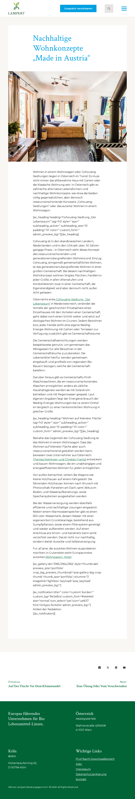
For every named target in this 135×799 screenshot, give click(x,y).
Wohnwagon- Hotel (58, 557)
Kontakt (81, 779)
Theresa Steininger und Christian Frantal (59, 459)
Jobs (79, 764)
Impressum (83, 769)
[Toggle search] (109, 8)
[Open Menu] (124, 8)
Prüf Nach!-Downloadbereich (95, 759)
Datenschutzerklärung (91, 774)
